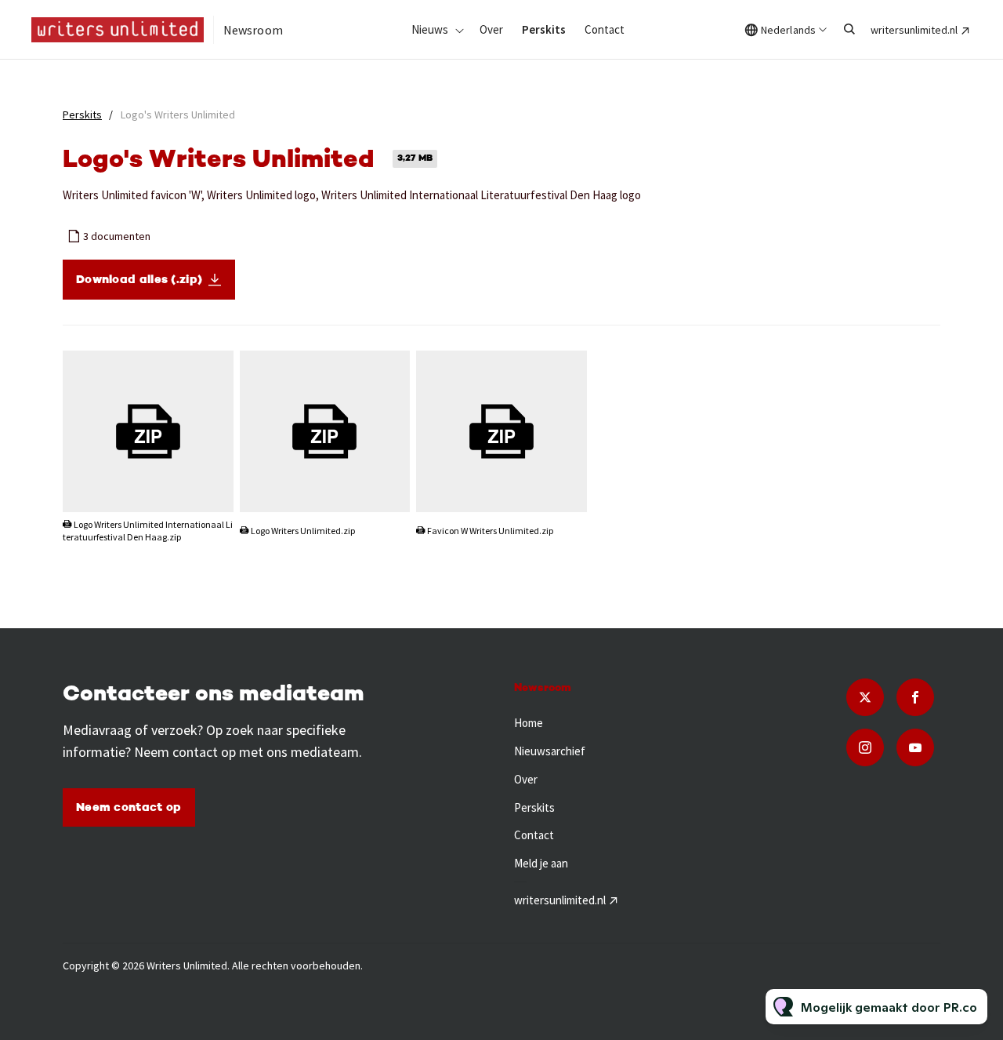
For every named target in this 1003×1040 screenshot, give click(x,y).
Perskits (544, 29)
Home (528, 722)
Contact (605, 29)
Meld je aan (541, 863)
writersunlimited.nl (914, 30)
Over (491, 29)
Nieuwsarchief (549, 751)
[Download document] (214, 494)
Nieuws (429, 29)
